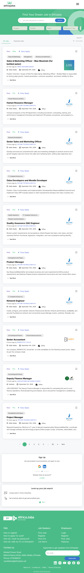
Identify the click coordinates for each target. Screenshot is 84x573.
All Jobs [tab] (6, 41)
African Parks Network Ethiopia (28, 381)
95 (53, 444)
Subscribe (72, 558)
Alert (43, 502)
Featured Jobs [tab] (19, 41)
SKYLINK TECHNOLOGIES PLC (26, 105)
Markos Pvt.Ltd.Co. (24, 342)
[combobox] (41, 20)
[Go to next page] (58, 444)
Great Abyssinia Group (25, 66)
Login (42, 478)
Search (60, 20)
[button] (76, 41)
